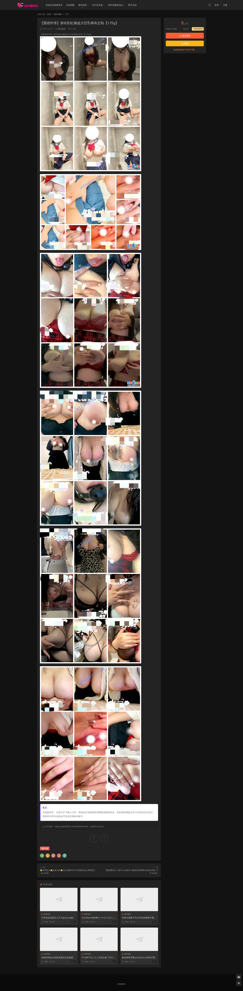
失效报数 (70, 5)
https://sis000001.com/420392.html (71, 826)
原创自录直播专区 (54, 5)
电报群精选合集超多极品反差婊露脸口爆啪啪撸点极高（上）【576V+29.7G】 (58, 957)
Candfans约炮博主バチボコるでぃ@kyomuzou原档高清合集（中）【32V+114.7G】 (99, 917)
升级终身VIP (197, 29)
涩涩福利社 (28, 5)
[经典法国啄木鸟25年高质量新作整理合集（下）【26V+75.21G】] (139, 899)
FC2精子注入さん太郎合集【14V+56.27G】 (98, 957)
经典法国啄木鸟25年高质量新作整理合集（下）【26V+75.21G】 (139, 917)
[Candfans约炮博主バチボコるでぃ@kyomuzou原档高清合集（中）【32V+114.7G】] (99, 899)
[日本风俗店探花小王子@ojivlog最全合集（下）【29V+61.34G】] (58, 899)
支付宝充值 (97, 5)
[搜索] (209, 5)
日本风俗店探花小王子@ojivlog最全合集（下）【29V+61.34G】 (58, 917)
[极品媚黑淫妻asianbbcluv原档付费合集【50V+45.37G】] (139, 939)
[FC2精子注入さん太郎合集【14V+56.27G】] (99, 939)
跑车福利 (82, 5)
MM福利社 (121, 984)
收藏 (186, 43)
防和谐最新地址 (115, 5)
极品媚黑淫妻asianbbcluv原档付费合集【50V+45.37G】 (138, 957)
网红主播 (44, 848)
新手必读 (132, 5)
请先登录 (185, 35)
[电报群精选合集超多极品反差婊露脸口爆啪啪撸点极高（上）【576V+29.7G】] (58, 939)
